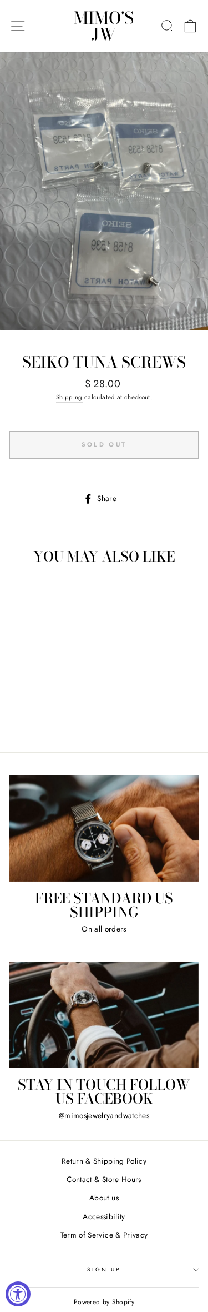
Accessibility (104, 1216)
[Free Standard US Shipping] (104, 828)
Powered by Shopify (104, 1302)
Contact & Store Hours (104, 1179)
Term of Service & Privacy (104, 1234)
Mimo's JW (104, 26)
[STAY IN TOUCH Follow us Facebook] (104, 1015)
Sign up (104, 1269)
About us (104, 1197)
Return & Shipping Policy (104, 1160)
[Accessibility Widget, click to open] (18, 1293)
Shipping (69, 397)
